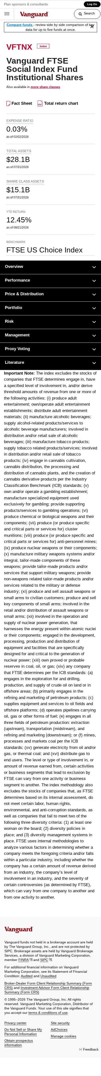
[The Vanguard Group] (34, 15)
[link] (83, 16)
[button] (7, 14)
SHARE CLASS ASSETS (25, 181)
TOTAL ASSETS (18, 151)
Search (89, 13)
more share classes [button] (45, 87)
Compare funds (20, 25)
